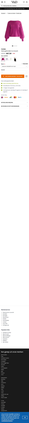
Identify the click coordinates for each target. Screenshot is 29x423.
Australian (3, 402)
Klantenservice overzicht (8, 312)
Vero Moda (3, 359)
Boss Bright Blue (5, 363)
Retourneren (6, 317)
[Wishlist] (23, 2)
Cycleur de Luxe (4, 394)
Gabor (2, 366)
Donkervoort (4, 410)
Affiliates (5, 340)
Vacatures (5, 339)
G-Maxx (3, 407)
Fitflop (2, 396)
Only (2, 356)
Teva (2, 392)
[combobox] (14, 5)
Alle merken (5, 342)
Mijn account (6, 334)
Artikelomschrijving (7, 102)
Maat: (3, 64)
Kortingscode (6, 325)
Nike (2, 381)
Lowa (2, 391)
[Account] (4, 2)
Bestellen (5, 314)
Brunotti (3, 364)
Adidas (2, 387)
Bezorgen (5, 315)
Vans (2, 389)
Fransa (2, 404)
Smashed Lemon (5, 358)
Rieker (2, 369)
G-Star (2, 400)
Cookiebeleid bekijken (7, 421)
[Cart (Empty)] (26, 2)
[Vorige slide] (1, 8)
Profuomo (3, 382)
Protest (3, 373)
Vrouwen (3, 13)
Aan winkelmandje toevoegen (13, 76)
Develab (3, 405)
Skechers (3, 379)
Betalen (4, 318)
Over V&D (5, 323)
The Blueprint (4, 368)
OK (25, 417)
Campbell (3, 361)
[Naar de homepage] (14, 2)
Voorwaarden (6, 320)
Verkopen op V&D (7, 332)
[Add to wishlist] (26, 76)
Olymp (2, 409)
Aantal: (3, 69)
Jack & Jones (4, 354)
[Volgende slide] (28, 8)
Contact (4, 322)
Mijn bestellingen (6, 335)
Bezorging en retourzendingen (10, 106)
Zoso (2, 374)
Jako (2, 371)
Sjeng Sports (4, 377)
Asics (2, 384)
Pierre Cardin (4, 397)
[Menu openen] (2, 2)
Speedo (3, 386)
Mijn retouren (6, 337)
